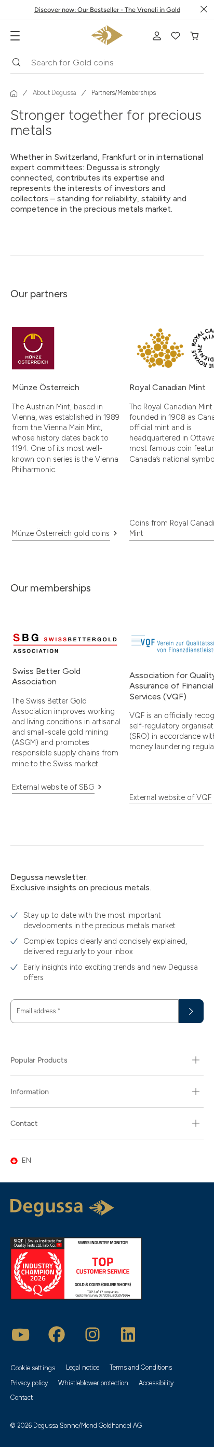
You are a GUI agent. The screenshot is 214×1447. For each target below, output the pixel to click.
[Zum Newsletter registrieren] (191, 1011)
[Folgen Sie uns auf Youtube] (20, 1334)
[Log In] (157, 35)
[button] (107, 1160)
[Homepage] (14, 93)
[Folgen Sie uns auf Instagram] (92, 1334)
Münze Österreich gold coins (61, 533)
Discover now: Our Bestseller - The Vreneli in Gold (107, 9)
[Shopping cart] (194, 35)
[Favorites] (175, 35)
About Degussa (54, 93)
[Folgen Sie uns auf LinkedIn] (128, 1334)
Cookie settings (33, 1368)
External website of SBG (53, 787)
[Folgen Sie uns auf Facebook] (56, 1334)
